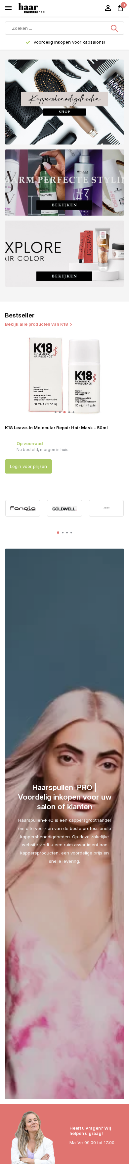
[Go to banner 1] (64, 102)
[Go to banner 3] (64, 254)
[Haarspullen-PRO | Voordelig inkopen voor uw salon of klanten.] (39, 8)
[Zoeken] (114, 28)
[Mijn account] (108, 8)
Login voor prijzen (28, 466)
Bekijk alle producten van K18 (36, 324)
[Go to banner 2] (64, 182)
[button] (56, 412)
